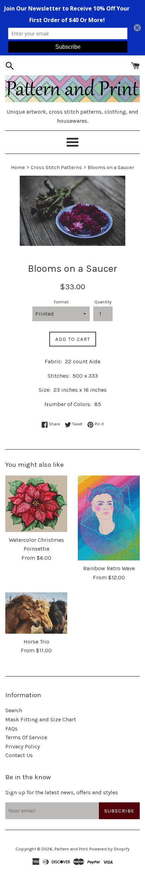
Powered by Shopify (109, 848)
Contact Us (19, 755)
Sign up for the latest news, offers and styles (61, 792)
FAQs (11, 728)
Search (13, 710)
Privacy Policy (22, 746)
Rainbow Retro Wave (109, 568)
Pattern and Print (71, 848)
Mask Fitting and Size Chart (40, 719)
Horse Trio (36, 641)
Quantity (103, 301)
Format (61, 301)
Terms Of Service (26, 737)
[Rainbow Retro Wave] (109, 518)
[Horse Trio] (36, 613)
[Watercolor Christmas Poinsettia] (36, 504)
